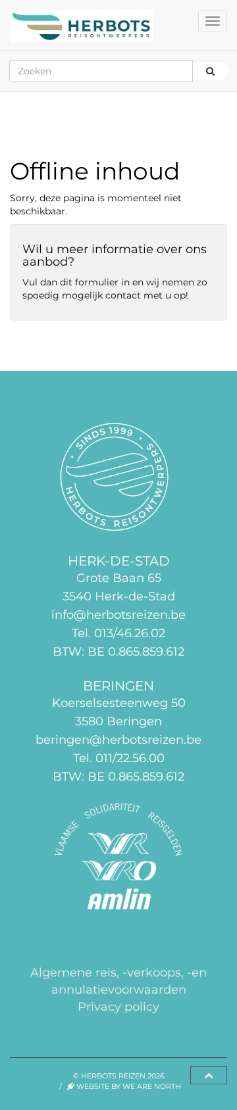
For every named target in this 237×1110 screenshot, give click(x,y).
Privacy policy (118, 1006)
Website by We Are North (127, 1086)
